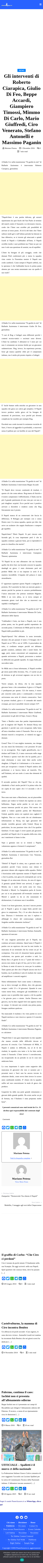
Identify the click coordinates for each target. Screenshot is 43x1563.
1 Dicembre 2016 (28, 148)
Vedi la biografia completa (20, 1158)
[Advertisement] (21, 193)
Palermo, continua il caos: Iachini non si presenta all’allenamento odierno (17, 1396)
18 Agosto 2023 (9, 1494)
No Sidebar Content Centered (22, 1536)
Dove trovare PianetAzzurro (14, 1529)
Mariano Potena (10, 148)
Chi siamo (22, 1526)
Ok (22, 1560)
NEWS (21, 70)
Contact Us (33, 1526)
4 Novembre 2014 (10, 1353)
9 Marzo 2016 (9, 1425)
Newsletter (23, 1533)
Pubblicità (32, 1540)
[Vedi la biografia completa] (31, 1158)
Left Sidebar (10, 1533)
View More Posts (21, 1182)
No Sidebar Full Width (16, 1540)
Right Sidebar (15, 1543)
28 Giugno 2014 (10, 1284)
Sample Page (29, 1543)
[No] (40, 1556)
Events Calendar (34, 1529)
